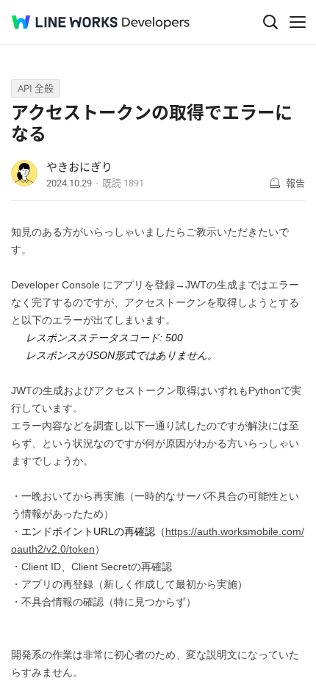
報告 (295, 183)
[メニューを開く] (298, 22)
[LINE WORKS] (65, 22)
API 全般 (36, 88)
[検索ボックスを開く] (270, 22)
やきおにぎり (79, 167)
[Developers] (156, 23)
